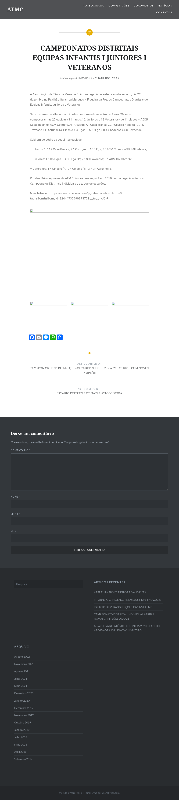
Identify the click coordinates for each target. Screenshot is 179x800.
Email (15, 513)
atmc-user (84, 78)
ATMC (15, 9)
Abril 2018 (20, 751)
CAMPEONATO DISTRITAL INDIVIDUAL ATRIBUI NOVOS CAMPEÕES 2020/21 (124, 616)
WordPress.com (110, 792)
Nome (15, 496)
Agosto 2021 (22, 671)
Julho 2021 (20, 678)
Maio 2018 (20, 744)
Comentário (20, 450)
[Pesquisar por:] (48, 584)
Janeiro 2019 (22, 729)
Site (13, 530)
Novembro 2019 (24, 715)
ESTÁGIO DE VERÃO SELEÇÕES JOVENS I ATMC (123, 607)
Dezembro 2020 (23, 693)
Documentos (144, 5)
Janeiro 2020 (22, 700)
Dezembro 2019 (23, 707)
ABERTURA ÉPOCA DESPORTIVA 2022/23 (120, 592)
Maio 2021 (20, 685)
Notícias (165, 5)
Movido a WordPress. (70, 792)
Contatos (164, 12)
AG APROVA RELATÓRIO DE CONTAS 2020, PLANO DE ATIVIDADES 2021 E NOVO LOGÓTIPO (127, 628)
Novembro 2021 (24, 663)
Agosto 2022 (22, 656)
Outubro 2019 (22, 722)
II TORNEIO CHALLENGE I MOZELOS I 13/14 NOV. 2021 (128, 599)
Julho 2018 (20, 737)
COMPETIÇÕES (119, 5)
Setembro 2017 (23, 759)
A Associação (94, 5)
